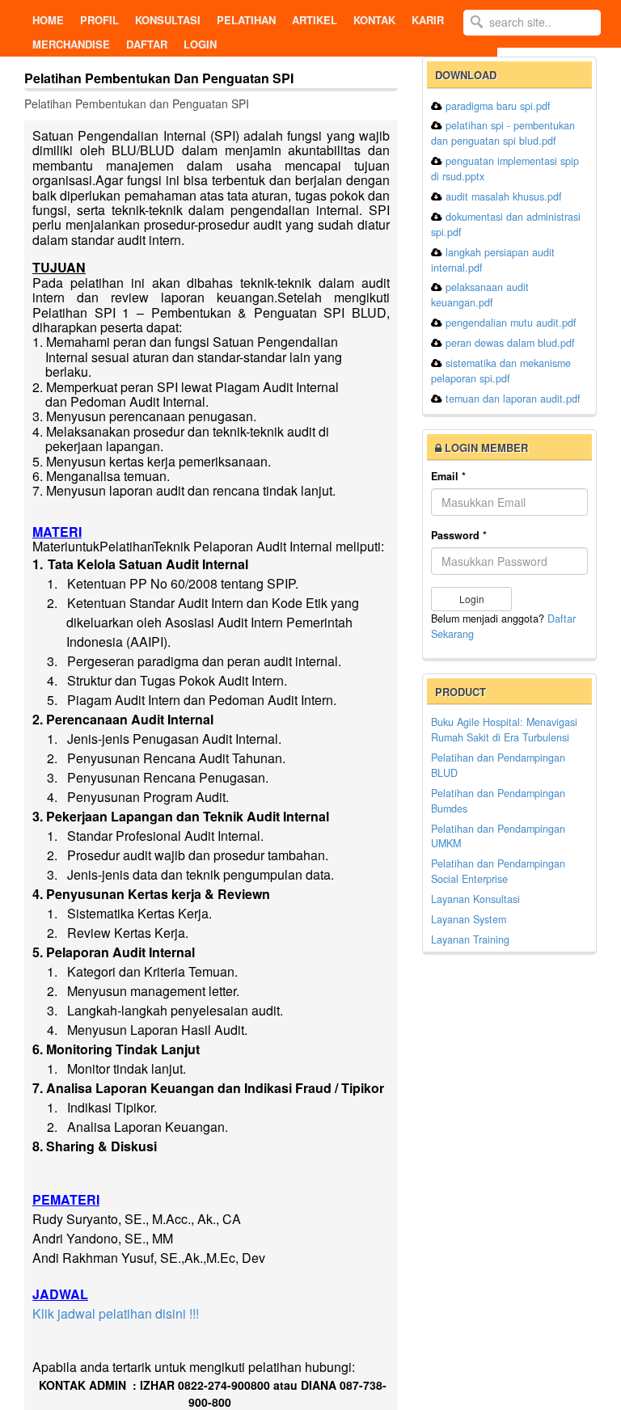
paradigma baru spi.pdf (498, 106)
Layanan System (468, 919)
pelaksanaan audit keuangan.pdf (480, 295)
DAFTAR (146, 44)
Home (48, 19)
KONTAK (374, 19)
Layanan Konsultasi (475, 899)
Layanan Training (470, 939)
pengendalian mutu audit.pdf (511, 322)
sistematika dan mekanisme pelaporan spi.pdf (501, 371)
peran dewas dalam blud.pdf (510, 343)
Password (459, 535)
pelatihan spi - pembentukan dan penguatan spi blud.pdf (503, 133)
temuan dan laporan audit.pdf (513, 398)
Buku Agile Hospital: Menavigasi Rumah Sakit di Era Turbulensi (504, 730)
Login (200, 44)
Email (448, 476)
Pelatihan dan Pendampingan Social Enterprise (498, 871)
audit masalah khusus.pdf (504, 196)
